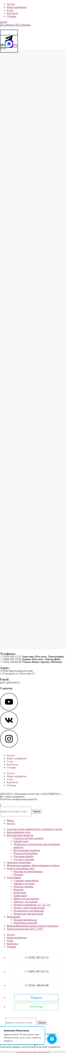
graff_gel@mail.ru (10, 682)
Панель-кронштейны (26, 853)
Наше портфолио (17, 758)
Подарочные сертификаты (29, 910)
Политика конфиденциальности (18, 799)
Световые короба (23, 856)
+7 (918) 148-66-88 (31, 661)
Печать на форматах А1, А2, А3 (32, 904)
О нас (10, 761)
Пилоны (18, 874)
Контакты (12, 764)
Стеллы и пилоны (24, 859)
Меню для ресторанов (26, 898)
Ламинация (20, 895)
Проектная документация (28, 913)
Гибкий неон (21, 841)
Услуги (11, 755)
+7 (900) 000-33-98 (30, 659)
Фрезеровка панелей (25, 922)
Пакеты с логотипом (25, 901)
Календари (20, 892)
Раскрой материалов (25, 919)
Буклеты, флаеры (23, 886)
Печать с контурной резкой (29, 907)
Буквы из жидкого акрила (28, 838)
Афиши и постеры (24, 883)
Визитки (19, 889)
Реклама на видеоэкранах (28, 871)
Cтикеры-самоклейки (26, 880)
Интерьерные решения (27, 850)
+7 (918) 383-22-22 (32, 656)
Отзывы (11, 767)
